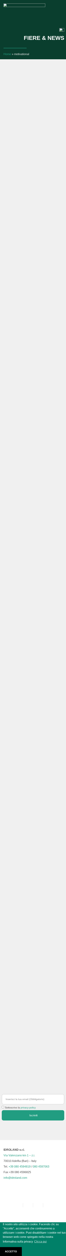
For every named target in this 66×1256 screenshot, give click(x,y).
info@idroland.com (15, 1177)
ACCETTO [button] (11, 1251)
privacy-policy (28, 1107)
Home (7, 54)
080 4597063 (41, 1166)
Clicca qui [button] (40, 1241)
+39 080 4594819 (20, 1166)
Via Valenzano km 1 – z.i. (19, 1155)
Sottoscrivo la (20, 1107)
